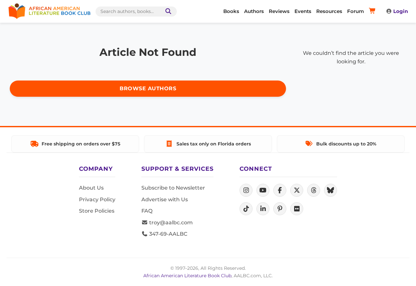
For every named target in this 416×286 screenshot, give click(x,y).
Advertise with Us (164, 199)
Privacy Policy (97, 199)
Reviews (279, 11)
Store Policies (96, 211)
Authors (254, 11)
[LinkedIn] (262, 208)
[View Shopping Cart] (373, 11)
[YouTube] (262, 190)
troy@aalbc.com (170, 222)
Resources (329, 11)
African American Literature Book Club (187, 276)
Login (400, 11)
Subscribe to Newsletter (173, 188)
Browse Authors (148, 88)
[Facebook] (279, 190)
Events (302, 11)
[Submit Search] (167, 11)
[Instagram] (246, 190)
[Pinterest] (279, 208)
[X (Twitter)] (296, 190)
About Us (91, 188)
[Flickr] (296, 208)
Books (231, 11)
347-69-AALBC (167, 234)
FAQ (146, 211)
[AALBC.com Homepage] (49, 11)
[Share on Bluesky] (330, 190)
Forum (355, 11)
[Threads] (313, 190)
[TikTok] (246, 208)
